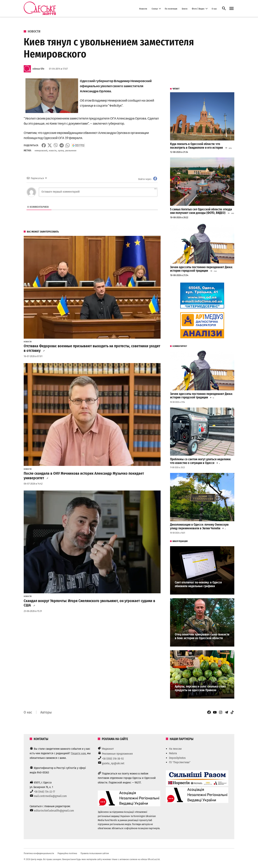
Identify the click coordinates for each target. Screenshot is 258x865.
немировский (41, 150)
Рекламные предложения (117, 753)
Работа (173, 753)
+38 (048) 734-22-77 (44, 791)
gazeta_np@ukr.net (113, 763)
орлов (61, 150)
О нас (214, 8)
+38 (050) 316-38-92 (113, 758)
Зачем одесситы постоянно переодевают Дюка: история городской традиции (201, 269)
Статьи (155, 8)
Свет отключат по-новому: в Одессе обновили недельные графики (198, 584)
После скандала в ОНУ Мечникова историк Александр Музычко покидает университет (84, 475)
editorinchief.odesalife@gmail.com (54, 810)
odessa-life (38, 68)
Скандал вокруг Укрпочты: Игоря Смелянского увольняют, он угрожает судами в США (89, 603)
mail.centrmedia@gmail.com (50, 796)
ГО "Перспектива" (179, 762)
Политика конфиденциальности (39, 853)
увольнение (70, 150)
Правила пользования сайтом (95, 853)
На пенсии (175, 748)
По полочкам (171, 8)
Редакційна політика (67, 853)
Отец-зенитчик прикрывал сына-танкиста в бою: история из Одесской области (202, 636)
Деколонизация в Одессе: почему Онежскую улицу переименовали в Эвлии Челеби (199, 526)
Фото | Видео (198, 8)
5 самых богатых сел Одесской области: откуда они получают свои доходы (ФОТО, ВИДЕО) (201, 211)
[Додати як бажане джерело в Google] (78, 145)
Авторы (46, 712)
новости (53, 150)
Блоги (184, 8)
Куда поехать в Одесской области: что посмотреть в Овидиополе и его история (196, 146)
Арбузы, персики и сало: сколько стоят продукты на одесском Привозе (200, 688)
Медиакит (108, 748)
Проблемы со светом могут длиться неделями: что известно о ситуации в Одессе (200, 461)
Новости (143, 8)
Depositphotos (177, 758)
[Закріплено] (231, 8)
